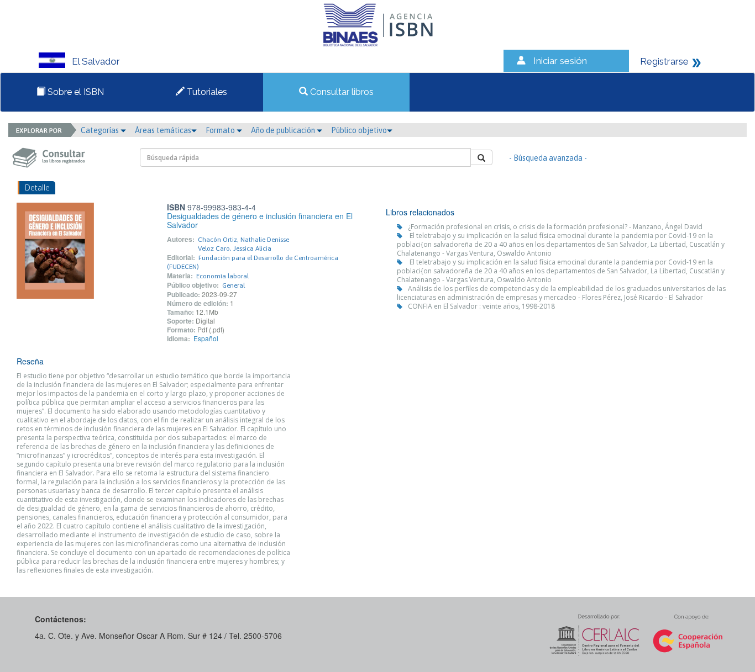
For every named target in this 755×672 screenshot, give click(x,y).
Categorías (100, 130)
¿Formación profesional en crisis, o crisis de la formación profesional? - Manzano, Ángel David (555, 226)
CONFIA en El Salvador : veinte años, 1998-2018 (481, 306)
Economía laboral (222, 276)
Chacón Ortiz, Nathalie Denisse (243, 240)
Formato (221, 130)
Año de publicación (284, 130)
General (233, 285)
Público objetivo (359, 130)
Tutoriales (206, 92)
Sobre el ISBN (74, 92)
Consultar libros (341, 92)
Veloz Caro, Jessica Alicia (234, 248)
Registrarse (664, 61)
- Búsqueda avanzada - (548, 158)
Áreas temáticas (163, 130)
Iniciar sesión (560, 60)
